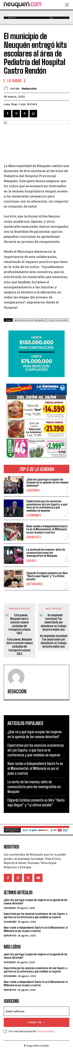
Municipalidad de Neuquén (29, 320)
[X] (16, 113)
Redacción (29, 88)
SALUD (31, 560)
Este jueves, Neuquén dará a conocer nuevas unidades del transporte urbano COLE (19, 646)
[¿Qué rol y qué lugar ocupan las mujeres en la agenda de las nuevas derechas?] (13, 485)
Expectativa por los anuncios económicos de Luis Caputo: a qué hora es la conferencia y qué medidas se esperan (46, 505)
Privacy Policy (45, 1031)
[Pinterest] (24, 113)
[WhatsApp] (33, 113)
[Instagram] (18, 878)
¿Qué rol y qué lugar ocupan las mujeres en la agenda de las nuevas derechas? (47, 482)
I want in (34, 1022)
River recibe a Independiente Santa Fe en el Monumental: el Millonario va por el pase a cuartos (47, 529)
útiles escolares (57, 320)
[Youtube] (38, 878)
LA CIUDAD (14, 80)
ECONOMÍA (33, 515)
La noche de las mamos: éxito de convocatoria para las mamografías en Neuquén (45, 552)
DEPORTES (33, 537)
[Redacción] (7, 88)
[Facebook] (7, 113)
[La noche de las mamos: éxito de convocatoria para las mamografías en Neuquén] (13, 555)
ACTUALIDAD (34, 583)
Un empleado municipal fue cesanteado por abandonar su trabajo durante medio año (53, 641)
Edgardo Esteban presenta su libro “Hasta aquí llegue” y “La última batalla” (47, 576)
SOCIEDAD (33, 490)
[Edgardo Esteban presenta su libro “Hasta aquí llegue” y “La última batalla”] (13, 578)
